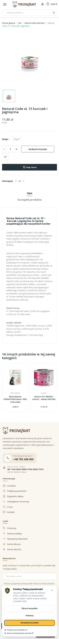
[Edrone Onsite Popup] (29, 319)
